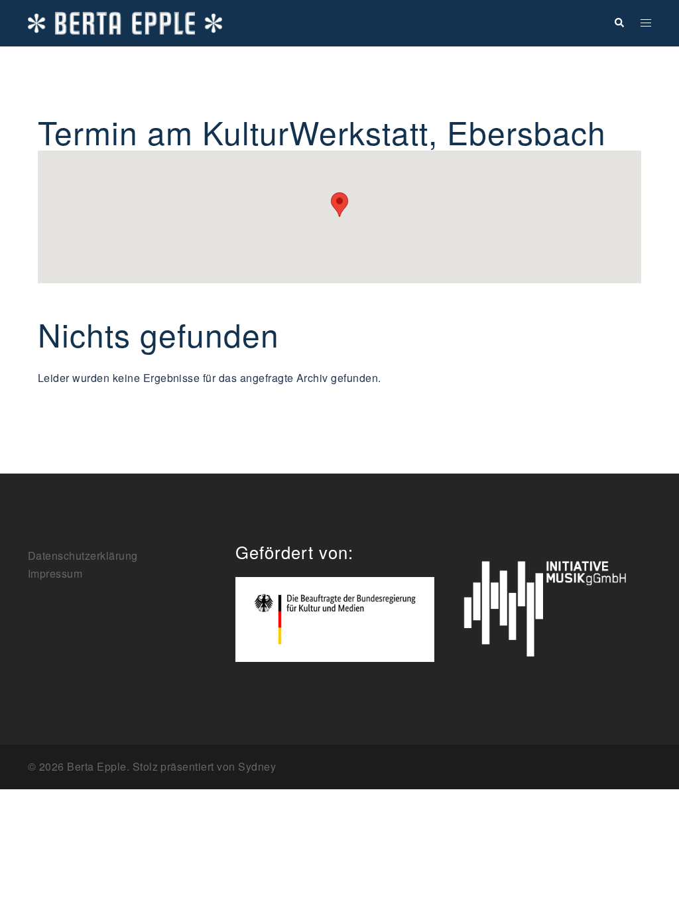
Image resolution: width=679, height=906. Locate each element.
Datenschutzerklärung (83, 555)
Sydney (257, 766)
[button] (618, 23)
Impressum (55, 573)
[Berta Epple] (125, 21)
